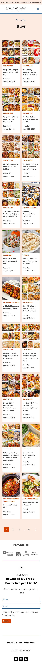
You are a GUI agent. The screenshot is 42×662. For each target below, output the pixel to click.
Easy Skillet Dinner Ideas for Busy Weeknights (11, 119)
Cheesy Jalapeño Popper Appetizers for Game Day (10, 355)
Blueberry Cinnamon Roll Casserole (28, 214)
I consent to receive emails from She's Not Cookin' (20, 614)
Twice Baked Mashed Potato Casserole (29, 455)
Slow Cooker (9, 501)
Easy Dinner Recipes (11, 302)
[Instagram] (21, 659)
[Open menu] (38, 9)
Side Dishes (27, 449)
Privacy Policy (29, 643)
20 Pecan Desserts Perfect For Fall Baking (10, 166)
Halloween (7, 255)
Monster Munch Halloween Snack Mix (10, 261)
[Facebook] (16, 659)
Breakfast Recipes (30, 207)
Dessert (26, 255)
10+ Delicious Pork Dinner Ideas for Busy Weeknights (30, 166)
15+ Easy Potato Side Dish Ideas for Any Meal (30, 119)
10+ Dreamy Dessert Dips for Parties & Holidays (30, 72)
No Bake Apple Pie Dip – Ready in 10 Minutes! (30, 261)
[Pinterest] (26, 659)
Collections (8, 66)
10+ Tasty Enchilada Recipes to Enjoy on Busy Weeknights (11, 214)
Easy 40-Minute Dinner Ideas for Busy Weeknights (30, 308)
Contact (19, 643)
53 (29, 529)
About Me (10, 643)
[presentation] (11, 52)
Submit (6, 621)
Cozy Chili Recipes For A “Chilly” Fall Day (10, 72)
